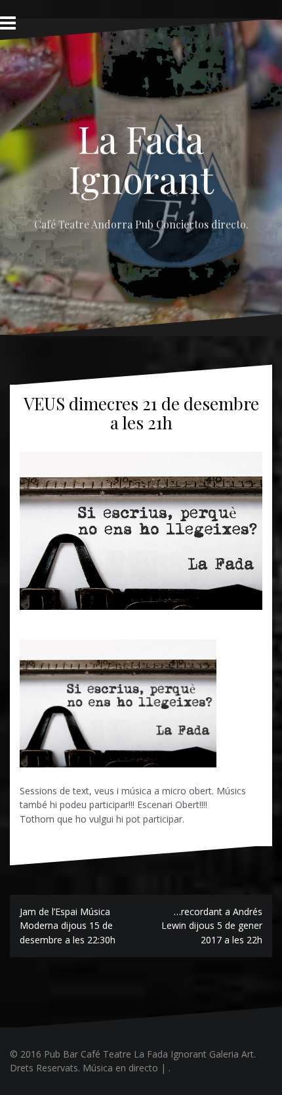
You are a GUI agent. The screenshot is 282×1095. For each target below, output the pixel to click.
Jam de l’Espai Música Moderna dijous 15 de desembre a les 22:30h (67, 925)
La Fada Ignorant (141, 159)
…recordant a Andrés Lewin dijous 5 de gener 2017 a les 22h (211, 925)
